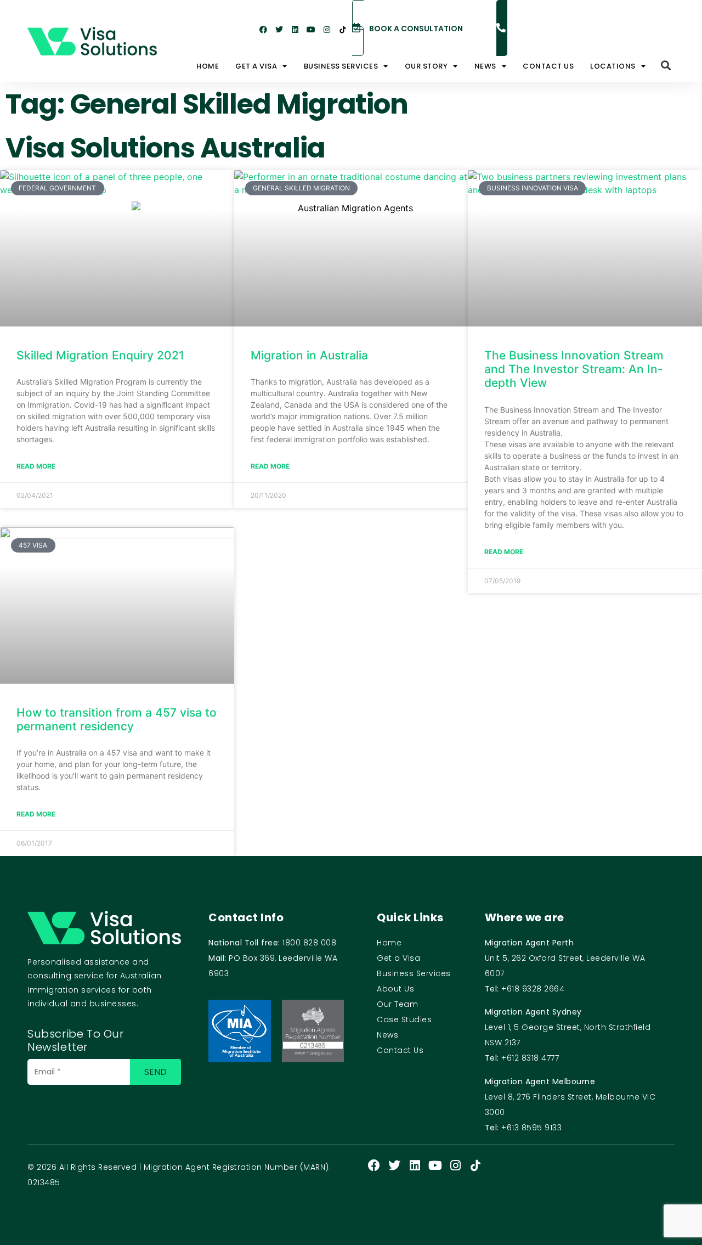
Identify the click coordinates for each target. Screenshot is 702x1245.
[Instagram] (327, 29)
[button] (665, 65)
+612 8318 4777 (530, 1057)
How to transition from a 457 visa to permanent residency (116, 719)
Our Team (397, 1004)
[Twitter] (279, 29)
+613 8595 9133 (531, 1127)
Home (207, 66)
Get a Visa (256, 66)
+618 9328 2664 (532, 988)
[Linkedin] (295, 29)
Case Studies (404, 1019)
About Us (395, 988)
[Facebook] (263, 29)
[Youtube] (311, 29)
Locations (613, 66)
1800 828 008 (309, 942)
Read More (35, 814)
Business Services (414, 973)
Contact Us (548, 66)
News (485, 66)
